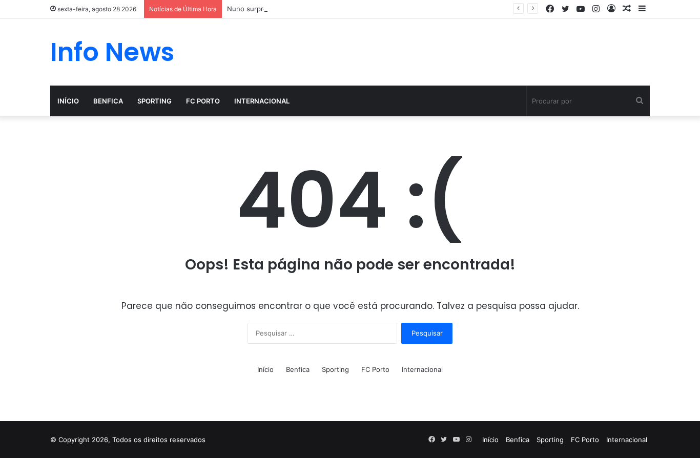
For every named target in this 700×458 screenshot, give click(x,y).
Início (68, 101)
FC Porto (203, 101)
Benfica (108, 101)
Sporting (154, 101)
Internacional (262, 101)
